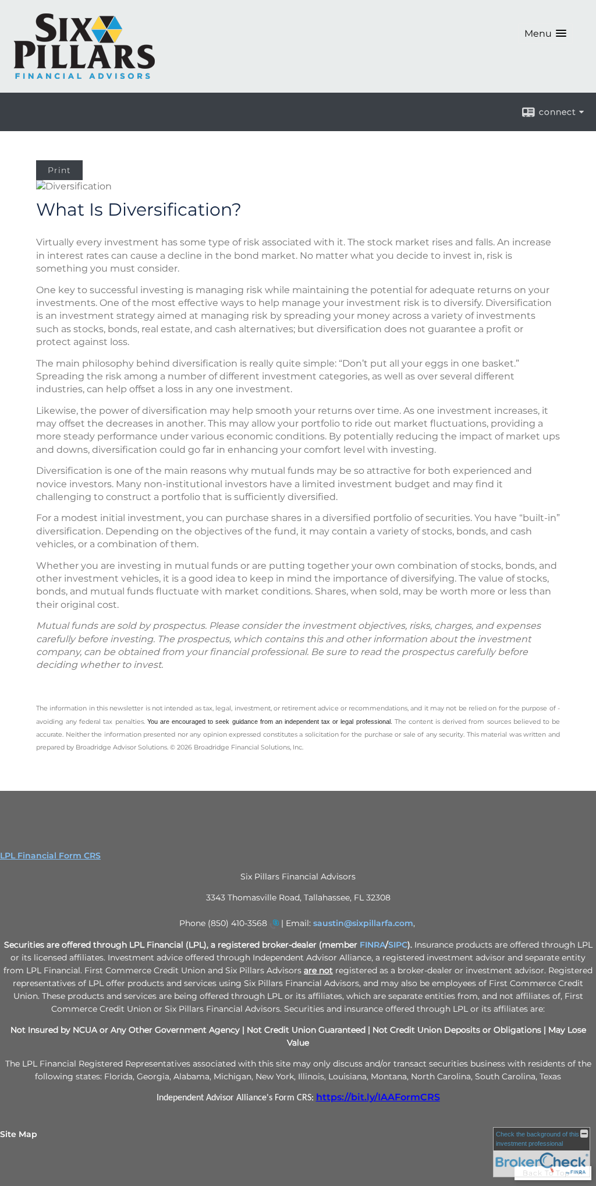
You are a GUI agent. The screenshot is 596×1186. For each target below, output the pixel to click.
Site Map (18, 1134)
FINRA (372, 944)
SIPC (397, 944)
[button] (545, 33)
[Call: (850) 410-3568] (274, 923)
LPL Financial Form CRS (50, 855)
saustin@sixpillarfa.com (363, 923)
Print (59, 170)
